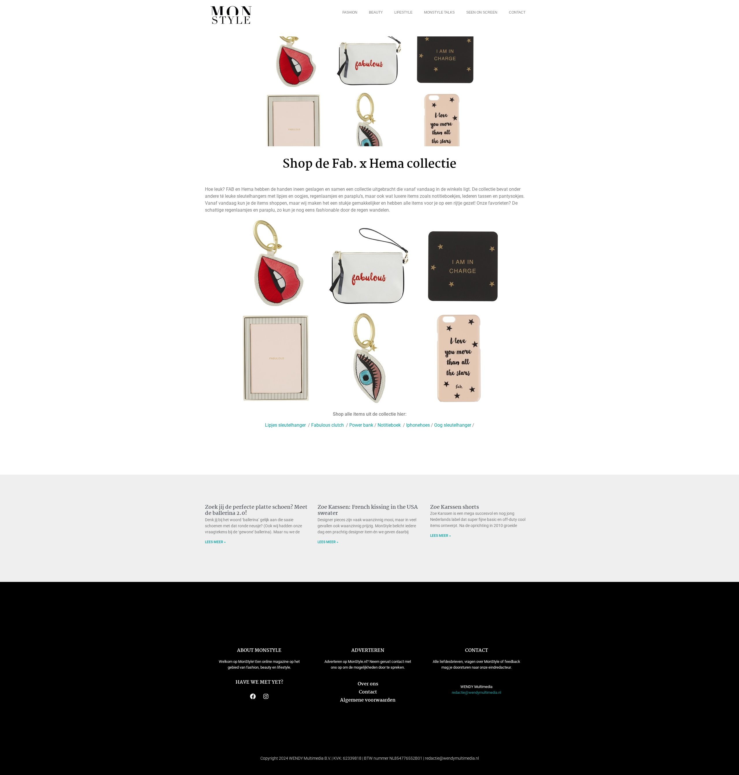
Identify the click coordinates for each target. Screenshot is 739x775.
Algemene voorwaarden (367, 700)
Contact (517, 12)
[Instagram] (266, 696)
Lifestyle (403, 12)
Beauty (376, 12)
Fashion (349, 12)
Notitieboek (390, 425)
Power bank (361, 425)
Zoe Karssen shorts (454, 507)
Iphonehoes (417, 425)
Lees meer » (215, 542)
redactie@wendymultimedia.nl (476, 692)
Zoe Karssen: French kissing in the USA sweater (368, 510)
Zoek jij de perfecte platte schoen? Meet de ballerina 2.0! (256, 510)
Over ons (368, 684)
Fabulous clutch (328, 425)
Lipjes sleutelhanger (286, 425)
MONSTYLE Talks (439, 12)
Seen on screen (481, 12)
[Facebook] (253, 696)
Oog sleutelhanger (452, 425)
